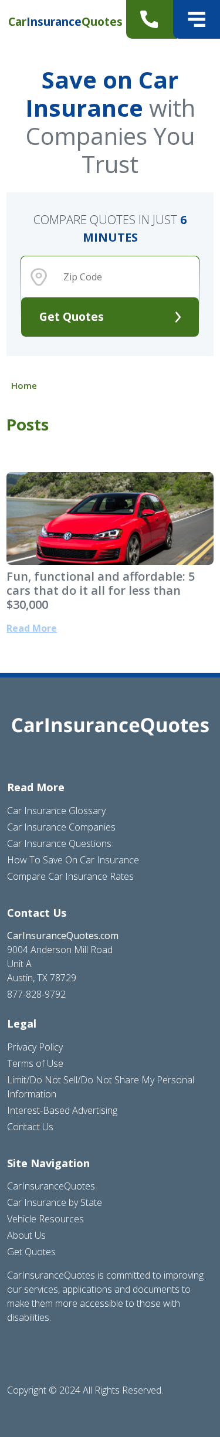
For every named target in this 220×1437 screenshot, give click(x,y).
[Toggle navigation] (196, 19)
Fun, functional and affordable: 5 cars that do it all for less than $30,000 (100, 590)
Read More (31, 628)
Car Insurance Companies (61, 827)
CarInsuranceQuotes (51, 1186)
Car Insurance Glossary (56, 810)
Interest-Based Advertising (62, 1110)
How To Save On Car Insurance (73, 859)
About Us (26, 1235)
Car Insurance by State (54, 1202)
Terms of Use (35, 1063)
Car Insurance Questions (59, 843)
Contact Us (30, 1126)
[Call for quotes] (151, 19)
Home (24, 385)
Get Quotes (71, 316)
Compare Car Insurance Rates (70, 876)
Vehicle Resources (45, 1218)
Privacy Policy (35, 1047)
